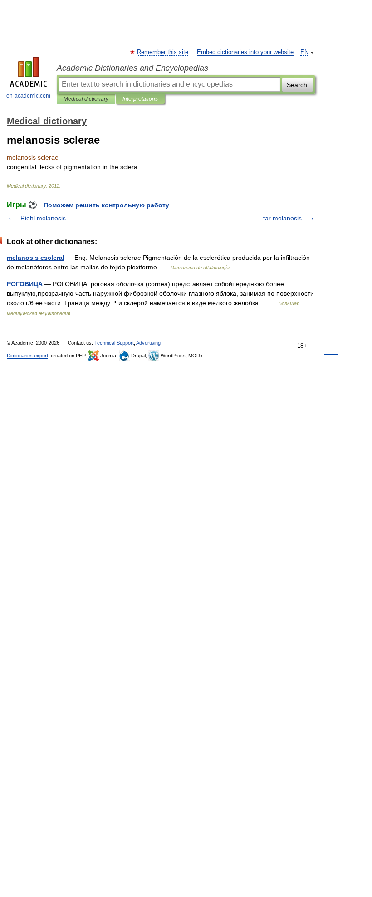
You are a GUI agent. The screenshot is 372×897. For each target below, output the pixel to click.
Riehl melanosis (43, 218)
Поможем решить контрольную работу (106, 205)
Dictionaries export (27, 355)
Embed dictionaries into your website (245, 52)
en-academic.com (28, 96)
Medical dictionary (86, 99)
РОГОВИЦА (25, 284)
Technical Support (114, 343)
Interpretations (140, 99)
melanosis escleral (35, 257)
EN (304, 52)
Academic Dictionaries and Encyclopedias (132, 68)
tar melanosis (282, 218)
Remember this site (163, 52)
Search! (298, 84)
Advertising (148, 343)
